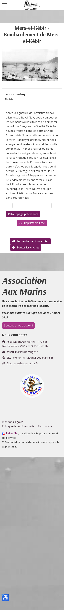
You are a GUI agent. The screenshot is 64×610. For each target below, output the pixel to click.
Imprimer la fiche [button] (34, 223)
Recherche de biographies (33, 241)
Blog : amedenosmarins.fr (22, 363)
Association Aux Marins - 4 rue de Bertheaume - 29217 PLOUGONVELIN (25, 344)
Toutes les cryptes (28, 247)
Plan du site (45, 426)
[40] (30, 66)
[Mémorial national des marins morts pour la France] (32, 5)
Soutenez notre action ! (18, 325)
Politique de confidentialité (18, 426)
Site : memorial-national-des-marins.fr (30, 357)
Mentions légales (12, 422)
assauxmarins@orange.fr (22, 352)
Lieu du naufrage (16, 94)
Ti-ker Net (12, 433)
